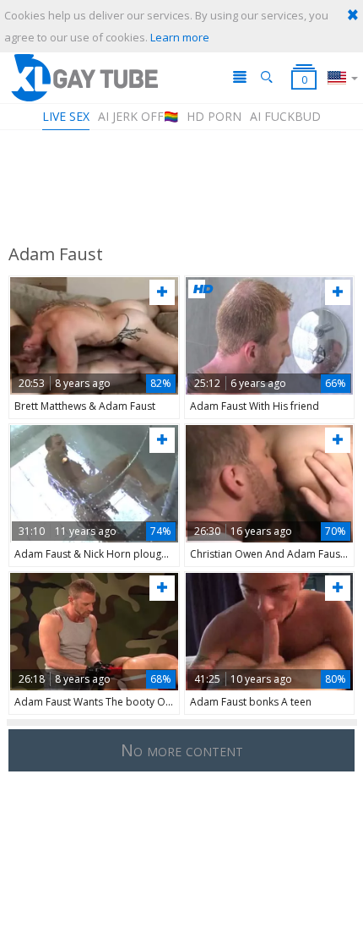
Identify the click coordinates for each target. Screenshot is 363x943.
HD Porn (214, 116)
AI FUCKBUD (285, 116)
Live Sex (65, 116)
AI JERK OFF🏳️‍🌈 (138, 116)
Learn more (179, 37)
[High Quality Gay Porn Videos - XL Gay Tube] (83, 77)
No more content (182, 750)
